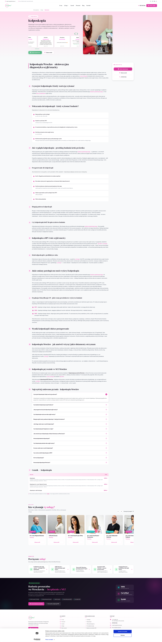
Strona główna (36, 9)
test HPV (62, 376)
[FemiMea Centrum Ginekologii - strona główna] (8, 6)
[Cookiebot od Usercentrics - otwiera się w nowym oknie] (37, 639)
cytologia (105, 243)
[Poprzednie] (118, 511)
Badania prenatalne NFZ (91, 628)
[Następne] (121, 511)
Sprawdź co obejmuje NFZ (53, 603)
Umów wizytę (152, 5)
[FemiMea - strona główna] (31, 618)
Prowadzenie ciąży (90, 625)
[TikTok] (156, 1)
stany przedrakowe (40, 93)
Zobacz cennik (49, 52)
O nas (63, 619)
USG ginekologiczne (90, 623)
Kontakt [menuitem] (88, 5)
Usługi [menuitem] (65, 5)
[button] (75, 34)
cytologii (59, 262)
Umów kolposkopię (36, 52)
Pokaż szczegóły (49, 639)
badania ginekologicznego (96, 91)
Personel (63, 621)
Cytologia (88, 619)
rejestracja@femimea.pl (10, 1)
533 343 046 (123, 77)
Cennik (48, 493)
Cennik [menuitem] (72, 5)
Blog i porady (64, 628)
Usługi (42, 9)
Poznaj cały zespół (128, 511)
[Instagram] (152, 1)
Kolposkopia (89, 621)
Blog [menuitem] (83, 5)
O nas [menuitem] (60, 5)
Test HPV (100, 243)
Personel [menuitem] (78, 5)
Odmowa (123, 635)
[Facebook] (150, 1)
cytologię (77, 259)
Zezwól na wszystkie (122, 631)
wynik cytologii (83, 76)
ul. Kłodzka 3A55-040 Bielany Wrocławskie (118, 620)
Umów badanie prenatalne (37, 603)
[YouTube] (154, 1)
